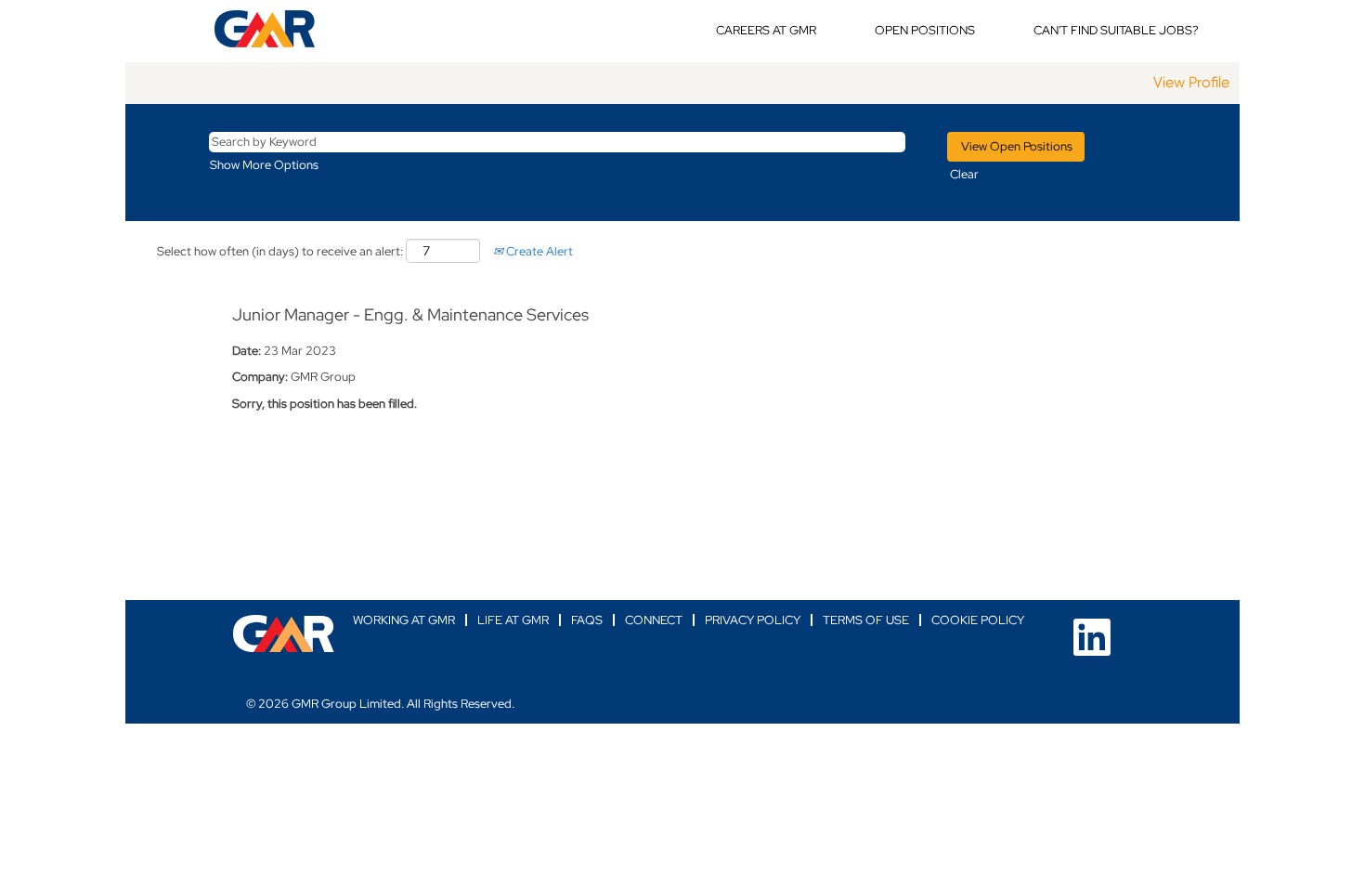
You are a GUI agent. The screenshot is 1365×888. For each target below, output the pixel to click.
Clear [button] (964, 174)
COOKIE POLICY (977, 620)
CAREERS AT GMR (766, 30)
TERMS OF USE (866, 620)
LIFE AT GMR (513, 620)
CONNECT (653, 620)
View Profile (1191, 82)
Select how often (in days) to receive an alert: (280, 251)
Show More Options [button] (264, 165)
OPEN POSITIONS (925, 30)
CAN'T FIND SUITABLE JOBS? (1116, 30)
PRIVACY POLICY (752, 620)
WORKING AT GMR (404, 620)
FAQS (587, 620)
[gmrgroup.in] (283, 633)
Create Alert (538, 251)
